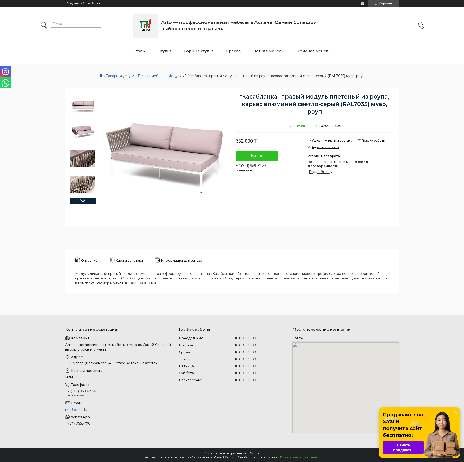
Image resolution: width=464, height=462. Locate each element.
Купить (257, 156)
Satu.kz (255, 453)
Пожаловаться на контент (299, 457)
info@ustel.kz (76, 409)
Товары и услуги (120, 76)
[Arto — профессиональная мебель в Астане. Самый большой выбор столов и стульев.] (145, 26)
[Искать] (44, 25)
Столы (139, 51)
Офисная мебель (313, 51)
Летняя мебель (268, 51)
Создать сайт (76, 3)
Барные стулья (199, 51)
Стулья (165, 51)
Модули (175, 76)
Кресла (233, 51)
